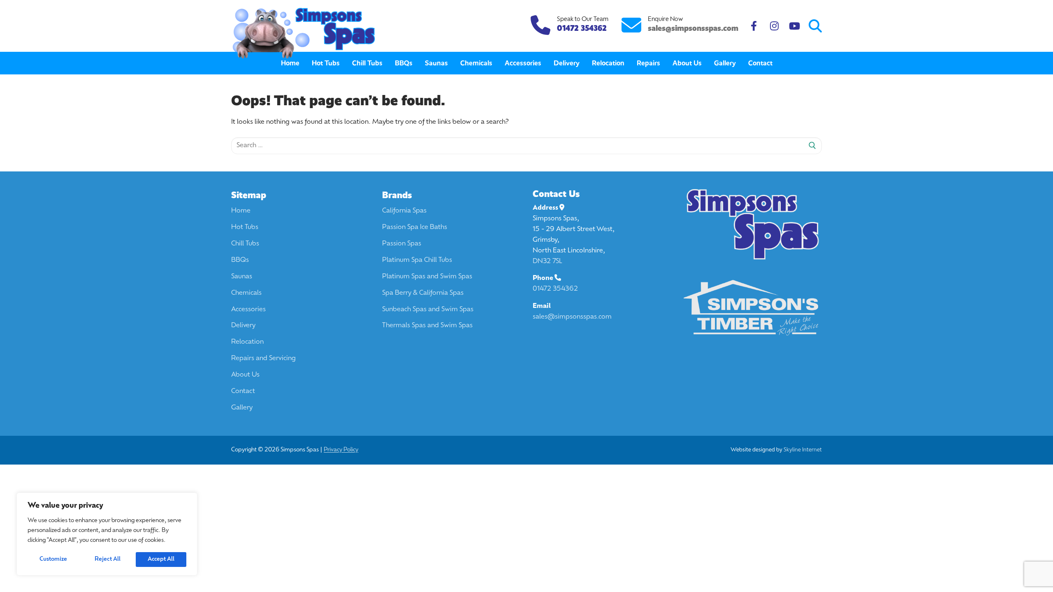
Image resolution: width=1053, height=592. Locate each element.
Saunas (241, 276)
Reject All (108, 559)
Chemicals (246, 293)
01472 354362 (555, 289)
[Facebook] (754, 26)
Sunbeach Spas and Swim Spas (427, 309)
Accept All (161, 559)
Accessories (248, 309)
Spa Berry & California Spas (423, 293)
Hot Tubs (244, 227)
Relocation (247, 342)
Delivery (243, 325)
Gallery (242, 408)
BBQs (240, 260)
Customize (53, 559)
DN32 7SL (547, 261)
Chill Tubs (245, 243)
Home (240, 211)
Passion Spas (401, 243)
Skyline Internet (803, 450)
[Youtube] (794, 26)
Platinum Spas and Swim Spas (427, 276)
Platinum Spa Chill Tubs (417, 260)
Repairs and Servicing (263, 358)
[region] (106, 534)
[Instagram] (774, 26)
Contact (243, 391)
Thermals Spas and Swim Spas (427, 325)
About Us (245, 375)
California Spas (404, 211)
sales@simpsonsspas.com (693, 28)
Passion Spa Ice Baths (414, 227)
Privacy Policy (341, 450)
